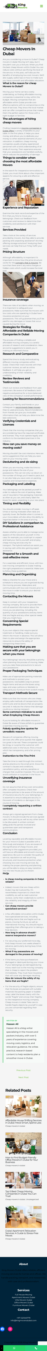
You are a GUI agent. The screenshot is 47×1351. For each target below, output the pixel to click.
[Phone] (36, 1348)
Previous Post (23, 1070)
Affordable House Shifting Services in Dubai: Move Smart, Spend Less (23, 1121)
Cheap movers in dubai (15, 1126)
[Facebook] (2, 1329)
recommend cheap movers (28, 407)
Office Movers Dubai (23, 1303)
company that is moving (26, 263)
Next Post (23, 1077)
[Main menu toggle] (41, 6)
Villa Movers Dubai (23, 1300)
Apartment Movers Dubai (23, 1297)
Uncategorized (32, 1199)
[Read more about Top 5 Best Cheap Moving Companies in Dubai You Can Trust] (23, 1180)
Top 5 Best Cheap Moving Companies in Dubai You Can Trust (20, 1194)
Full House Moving (23, 1295)
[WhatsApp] (14, 1348)
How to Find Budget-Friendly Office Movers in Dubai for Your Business (21, 1160)
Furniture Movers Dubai (23, 1305)
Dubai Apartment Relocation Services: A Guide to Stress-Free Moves (21, 1233)
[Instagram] (10, 1329)
